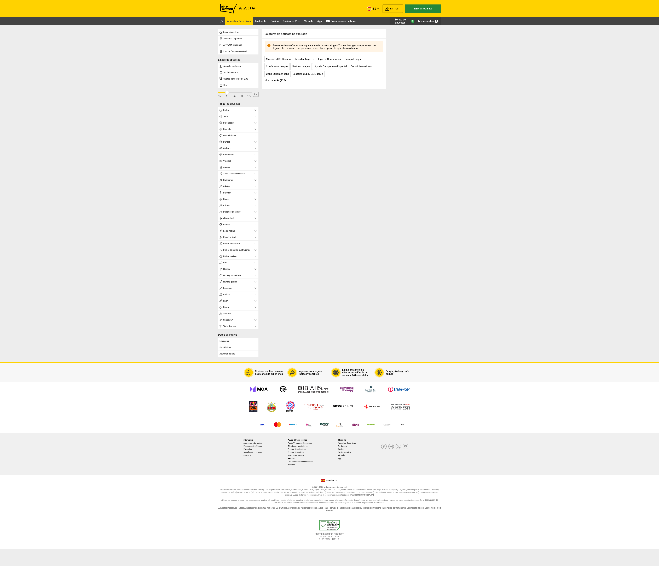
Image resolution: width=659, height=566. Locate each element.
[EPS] (308, 424)
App (339, 458)
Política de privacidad (297, 449)
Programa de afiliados (253, 446)
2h (227, 96)
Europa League (316, 508)
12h (249, 96)
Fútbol (241, 508)
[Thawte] (399, 389)
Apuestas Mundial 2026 (255, 508)
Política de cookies (296, 452)
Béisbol (421, 508)
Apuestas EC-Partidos (277, 508)
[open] (329, 531)
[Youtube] (405, 447)
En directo (342, 446)
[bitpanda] (324, 424)
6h (242, 96)
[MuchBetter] (340, 424)
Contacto (247, 455)
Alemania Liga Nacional (298, 508)
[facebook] (384, 447)
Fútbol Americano (347, 508)
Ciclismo (377, 508)
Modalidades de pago (253, 452)
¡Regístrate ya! (422, 8)
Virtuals (341, 455)
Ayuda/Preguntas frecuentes (300, 443)
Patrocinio (248, 449)
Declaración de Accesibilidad (300, 461)
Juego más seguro (296, 455)
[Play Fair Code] (371, 389)
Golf (439, 508)
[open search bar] (221, 21)
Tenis (326, 508)
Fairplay (291, 458)
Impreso (291, 465)
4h (235, 96)
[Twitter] (398, 447)
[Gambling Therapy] (346, 389)
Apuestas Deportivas (347, 443)
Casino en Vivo (344, 452)
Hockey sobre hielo (364, 508)
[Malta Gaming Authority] (259, 389)
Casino (341, 449)
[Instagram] (391, 447)
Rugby (385, 508)
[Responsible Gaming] (283, 389)
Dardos (329, 510)
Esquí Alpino (431, 508)
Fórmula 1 (334, 508)
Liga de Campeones (397, 508)
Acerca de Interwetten (253, 443)
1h (219, 96)
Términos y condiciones (298, 446)
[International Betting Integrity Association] (313, 389)
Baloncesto (412, 508)
